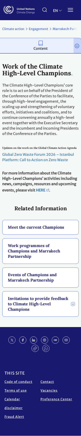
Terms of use (15, 390)
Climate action (13, 29)
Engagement (38, 29)
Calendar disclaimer (13, 403)
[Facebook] (22, 340)
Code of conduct (18, 382)
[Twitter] (12, 340)
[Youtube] (66, 340)
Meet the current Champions (36, 227)
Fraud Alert (14, 417)
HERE (40, 190)
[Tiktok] (35, 348)
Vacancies (49, 390)
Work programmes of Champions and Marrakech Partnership (34, 251)
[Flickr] (55, 340)
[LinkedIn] (33, 340)
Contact (47, 382)
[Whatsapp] (46, 348)
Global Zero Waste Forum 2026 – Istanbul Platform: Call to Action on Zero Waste (38, 157)
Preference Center (56, 399)
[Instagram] (44, 340)
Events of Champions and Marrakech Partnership (32, 277)
